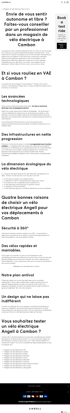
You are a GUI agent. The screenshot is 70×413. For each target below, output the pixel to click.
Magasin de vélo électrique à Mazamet (16, 360)
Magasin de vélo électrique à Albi (15, 350)
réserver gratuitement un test (42, 343)
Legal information (34, 392)
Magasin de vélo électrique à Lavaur (16, 358)
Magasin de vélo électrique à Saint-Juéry (17, 365)
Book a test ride (62, 46)
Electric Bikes (34, 386)
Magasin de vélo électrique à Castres (16, 352)
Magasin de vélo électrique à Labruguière (17, 367)
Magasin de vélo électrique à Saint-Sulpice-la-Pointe (21, 363)
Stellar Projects (47, 401)
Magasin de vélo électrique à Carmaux (16, 361)
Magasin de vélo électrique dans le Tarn (16, 9)
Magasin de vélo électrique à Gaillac (16, 354)
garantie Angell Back (8, 288)
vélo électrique (6, 257)
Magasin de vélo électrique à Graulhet (16, 356)
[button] (65, 412)
